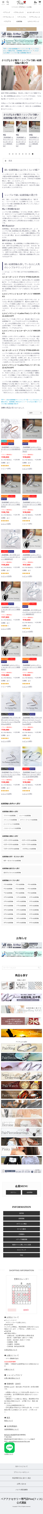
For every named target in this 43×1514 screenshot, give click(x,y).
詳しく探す (22, 29)
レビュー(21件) (6, 576)
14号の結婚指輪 (21, 901)
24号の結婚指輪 (34, 914)
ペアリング (6, 12)
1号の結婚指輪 (8, 884)
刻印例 (21, 1213)
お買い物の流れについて (12, 1378)
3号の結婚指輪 (32, 884)
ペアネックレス (19, 12)
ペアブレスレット (8, 17)
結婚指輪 (19, 21)
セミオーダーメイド (33, 12)
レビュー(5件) (6, 524)
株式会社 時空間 (9, 1435)
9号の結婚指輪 (32, 893)
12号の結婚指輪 (34, 897)
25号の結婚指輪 (8, 918)
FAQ (21, 1255)
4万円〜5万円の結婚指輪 (11, 844)
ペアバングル (21, 17)
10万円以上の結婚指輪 (29, 849)
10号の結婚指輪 (8, 897)
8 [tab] (33, 154)
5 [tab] (23, 154)
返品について (8, 1420)
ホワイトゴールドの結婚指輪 (28, 820)
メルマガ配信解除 (21, 1490)
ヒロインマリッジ (33, 21)
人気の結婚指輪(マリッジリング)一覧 (19, 49)
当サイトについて (21, 1466)
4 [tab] (20, 154)
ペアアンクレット (34, 17)
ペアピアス (7, 21)
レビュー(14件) (27, 631)
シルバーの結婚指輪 (25, 815)
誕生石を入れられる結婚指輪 (12, 872)
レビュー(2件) (27, 468)
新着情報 (21, 1218)
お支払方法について (10, 1350)
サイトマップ (21, 1250)
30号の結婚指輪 (34, 922)
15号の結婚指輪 (34, 901)
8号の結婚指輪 (20, 893)
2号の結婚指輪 (20, 884)
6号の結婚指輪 (32, 888)
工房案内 (21, 1234)
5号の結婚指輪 (20, 888)
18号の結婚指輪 (34, 905)
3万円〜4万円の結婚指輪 (29, 840)
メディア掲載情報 (21, 1239)
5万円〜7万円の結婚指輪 (29, 844)
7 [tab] (30, 154)
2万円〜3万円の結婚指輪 (11, 840)
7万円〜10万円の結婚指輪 (11, 849)
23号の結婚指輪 (21, 914)
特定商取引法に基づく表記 (21, 1478)
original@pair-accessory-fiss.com (19, 1441)
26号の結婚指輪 (21, 918)
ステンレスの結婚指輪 (10, 820)
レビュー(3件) (6, 629)
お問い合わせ (21, 1484)
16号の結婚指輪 (8, 905)
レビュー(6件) (27, 686)
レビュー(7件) (27, 794)
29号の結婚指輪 (21, 922)
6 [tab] (26, 154)
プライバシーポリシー (21, 1472)
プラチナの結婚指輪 (10, 815)
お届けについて (9, 1369)
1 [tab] (10, 154)
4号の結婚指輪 (8, 888)
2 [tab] (13, 154)
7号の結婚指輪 (8, 893)
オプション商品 (22, 1224)
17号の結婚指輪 (21, 905)
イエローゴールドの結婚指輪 (12, 828)
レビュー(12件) (6, 794)
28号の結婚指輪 (8, 922)
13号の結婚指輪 (8, 901)
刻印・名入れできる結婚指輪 (12, 860)
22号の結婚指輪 (8, 914)
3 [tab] (16, 154)
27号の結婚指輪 (34, 918)
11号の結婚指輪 (21, 897)
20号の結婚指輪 (21, 910)
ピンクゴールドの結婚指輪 (12, 824)
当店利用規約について (11, 1429)
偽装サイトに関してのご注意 (21, 1244)
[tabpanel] (8, 134)
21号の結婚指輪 (34, 910)
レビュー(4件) (27, 741)
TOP (4, 49)
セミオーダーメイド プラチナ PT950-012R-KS (20, 277)
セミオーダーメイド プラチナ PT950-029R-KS (20, 350)
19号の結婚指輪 (8, 910)
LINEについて (9, 1454)
